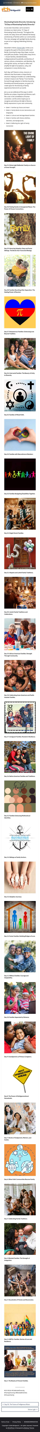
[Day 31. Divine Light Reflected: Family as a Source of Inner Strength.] (20, 146)
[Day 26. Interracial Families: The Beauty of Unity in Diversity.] (20, 354)
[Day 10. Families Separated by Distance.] (20, 998)
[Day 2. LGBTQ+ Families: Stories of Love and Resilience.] (20, 1320)
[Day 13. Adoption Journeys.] (20, 877)
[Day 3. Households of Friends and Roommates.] (20, 1280)
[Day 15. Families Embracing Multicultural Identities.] (20, 796)
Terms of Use (5, 1422)
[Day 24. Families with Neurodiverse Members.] (20, 435)
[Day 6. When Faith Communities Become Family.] (20, 1160)
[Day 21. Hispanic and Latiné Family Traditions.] (20, 553)
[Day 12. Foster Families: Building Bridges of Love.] (20, 917)
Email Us (17, 3)
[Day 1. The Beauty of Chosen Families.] (20, 1361)
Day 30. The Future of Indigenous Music (17, 1404)
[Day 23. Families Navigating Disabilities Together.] (20, 474)
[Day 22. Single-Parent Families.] (20, 514)
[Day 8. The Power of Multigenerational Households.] (20, 1077)
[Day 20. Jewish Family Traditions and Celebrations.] (20, 593)
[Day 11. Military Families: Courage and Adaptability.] (20, 956)
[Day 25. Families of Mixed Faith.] (20, 395)
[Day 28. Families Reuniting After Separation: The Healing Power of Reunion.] (20, 271)
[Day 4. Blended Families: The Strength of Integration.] (20, 1239)
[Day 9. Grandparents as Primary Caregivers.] (20, 1037)
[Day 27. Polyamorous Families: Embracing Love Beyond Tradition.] (20, 312)
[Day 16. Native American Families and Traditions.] (20, 757)
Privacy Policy (16, 1422)
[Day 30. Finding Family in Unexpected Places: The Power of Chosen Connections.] (20, 187)
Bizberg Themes (29, 1428)
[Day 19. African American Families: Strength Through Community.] (20, 634)
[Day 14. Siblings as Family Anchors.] (20, 838)
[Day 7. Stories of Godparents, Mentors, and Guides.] (20, 1118)
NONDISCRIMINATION (31, 1422)
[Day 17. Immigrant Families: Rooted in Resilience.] (20, 717)
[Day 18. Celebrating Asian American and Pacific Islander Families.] (20, 676)
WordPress (11, 1428)
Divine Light (21, 48)
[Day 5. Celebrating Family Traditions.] (20, 1199)
